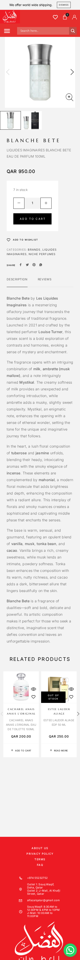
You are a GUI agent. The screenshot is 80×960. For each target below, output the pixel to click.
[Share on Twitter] (27, 265)
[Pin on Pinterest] (34, 265)
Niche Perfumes (42, 254)
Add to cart (33, 218)
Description (17, 279)
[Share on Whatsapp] (40, 265)
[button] (7, 31)
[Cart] (65, 17)
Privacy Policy (40, 853)
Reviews (45, 279)
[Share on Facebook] (20, 265)
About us (40, 848)
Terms (40, 859)
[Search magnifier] (73, 31)
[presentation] (8, 72)
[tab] (17, 282)
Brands (34, 249)
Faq (40, 865)
